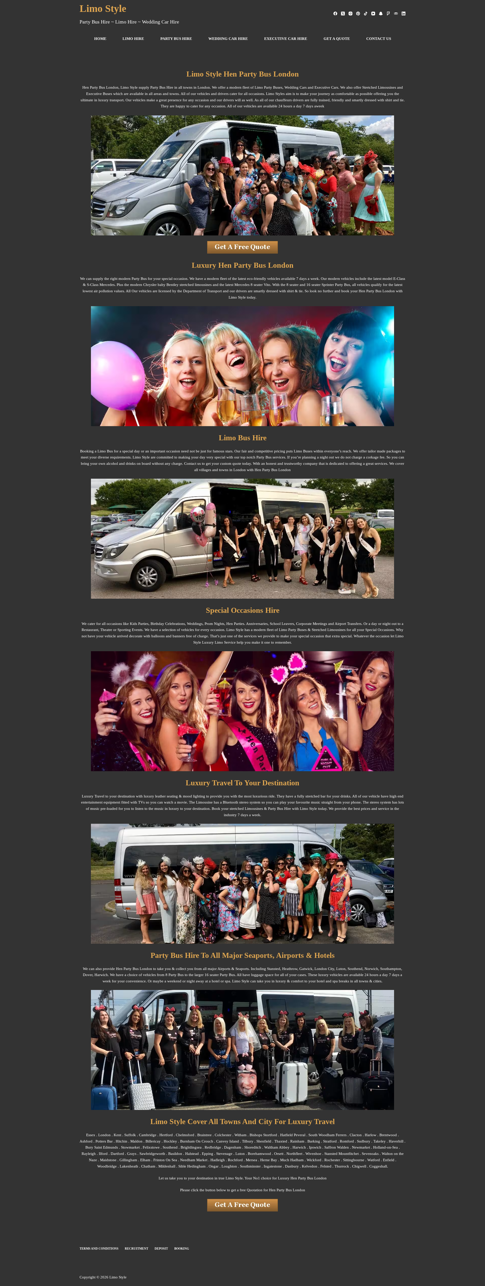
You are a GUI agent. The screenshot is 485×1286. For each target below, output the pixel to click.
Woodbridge (107, 1166)
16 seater (212, 975)
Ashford (86, 1141)
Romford (347, 1141)
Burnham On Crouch (196, 1141)
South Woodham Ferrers (327, 1135)
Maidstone (108, 1160)
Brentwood (388, 1135)
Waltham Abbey (276, 1147)
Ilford (103, 1154)
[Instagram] (350, 13)
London (104, 1135)
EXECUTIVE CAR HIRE (285, 39)
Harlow (370, 1135)
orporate (305, 624)
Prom (209, 624)
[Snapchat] (381, 13)
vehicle (374, 796)
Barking (313, 1141)
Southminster (250, 1166)
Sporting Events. (130, 630)
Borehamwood (259, 1154)
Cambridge (147, 1135)
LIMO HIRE (133, 39)
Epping (207, 1154)
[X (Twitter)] (343, 13)
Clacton (356, 1135)
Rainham (297, 1141)
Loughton (229, 1166)
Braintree (204, 1135)
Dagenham (232, 1147)
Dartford (117, 1154)
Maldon (136, 1141)
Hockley (170, 1141)
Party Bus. (228, 975)
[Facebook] (335, 13)
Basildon (175, 1154)
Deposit (161, 1248)
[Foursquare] (388, 13)
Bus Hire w (286, 809)
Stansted (273, 969)
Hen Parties (235, 624)
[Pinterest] (358, 13)
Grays (131, 1154)
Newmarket (361, 1147)
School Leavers (282, 624)
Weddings (195, 624)
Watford (373, 1160)
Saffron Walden (336, 1147)
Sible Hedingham (192, 1166)
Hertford (166, 1135)
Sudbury (363, 1141)
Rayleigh (89, 1154)
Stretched (319, 630)
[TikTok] (366, 13)
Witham (240, 1135)
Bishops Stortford (263, 1135)
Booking (181, 1248)
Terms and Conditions (99, 1248)
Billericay (153, 1141)
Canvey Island (227, 1141)
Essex (90, 1135)
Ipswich (315, 1147)
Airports (223, 969)
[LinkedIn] (403, 13)
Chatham (148, 1166)
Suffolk (130, 1135)
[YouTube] (373, 13)
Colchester (223, 1135)
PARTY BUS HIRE (176, 39)
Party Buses (297, 630)
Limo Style (103, 8)
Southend (355, 969)
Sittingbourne (353, 1160)
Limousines (336, 630)
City (331, 969)
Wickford (314, 1160)
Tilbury (247, 1141)
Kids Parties (139, 624)
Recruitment (136, 1248)
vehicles (187, 630)
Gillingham (128, 1160)
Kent (117, 1135)
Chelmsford (185, 1135)
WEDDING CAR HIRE (228, 39)
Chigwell (359, 1166)
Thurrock (341, 1166)
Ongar (214, 1166)
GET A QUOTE (337, 39)
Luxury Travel (93, 796)
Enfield (388, 1160)
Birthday (157, 624)
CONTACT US (378, 39)
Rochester (332, 1160)
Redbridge (213, 1147)
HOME (100, 39)
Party (272, 809)
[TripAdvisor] (396, 13)
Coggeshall (378, 1166)
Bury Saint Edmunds (101, 1147)
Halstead (192, 1154)
